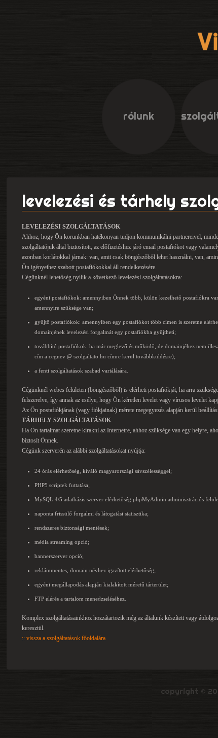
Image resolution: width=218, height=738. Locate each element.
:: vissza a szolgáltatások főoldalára (63, 638)
